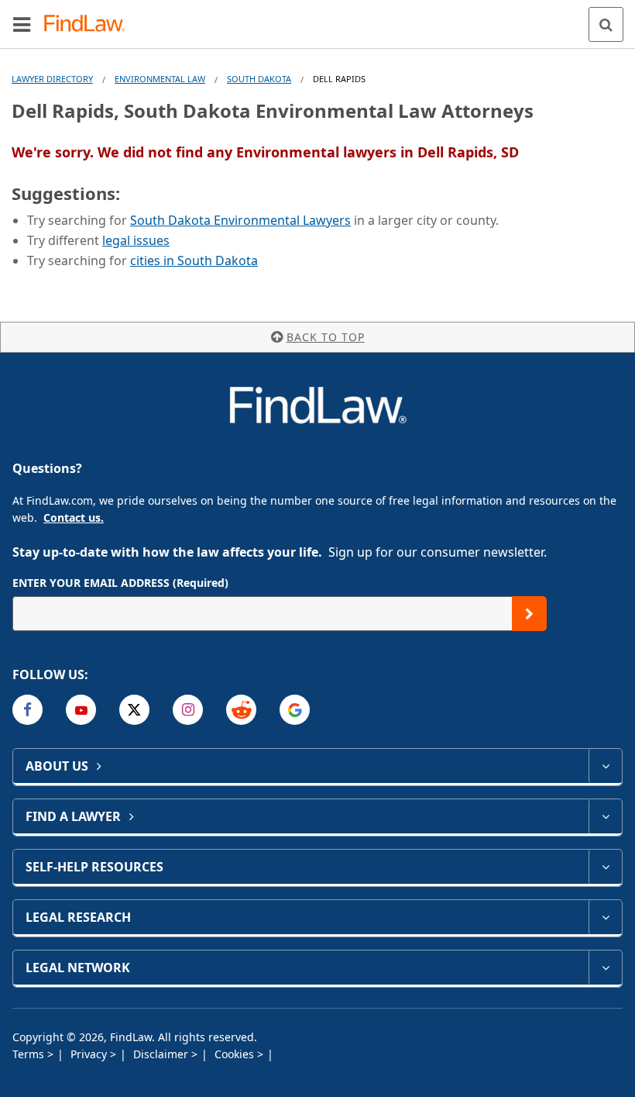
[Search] (606, 24)
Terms (29, 1054)
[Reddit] (241, 710)
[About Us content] (605, 766)
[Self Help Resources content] (605, 867)
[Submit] (529, 613)
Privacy (90, 1054)
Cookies (236, 1054)
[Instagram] (188, 710)
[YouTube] (81, 710)
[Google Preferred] (295, 710)
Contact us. (73, 517)
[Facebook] (27, 710)
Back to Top (326, 336)
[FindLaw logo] (89, 24)
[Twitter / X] (134, 710)
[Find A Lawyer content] (605, 816)
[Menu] (21, 24)
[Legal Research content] (605, 917)
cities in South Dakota (194, 260)
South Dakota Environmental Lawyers (240, 220)
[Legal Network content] (605, 967)
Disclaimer (162, 1054)
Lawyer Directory (52, 79)
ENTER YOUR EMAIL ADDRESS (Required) (120, 582)
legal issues (136, 240)
